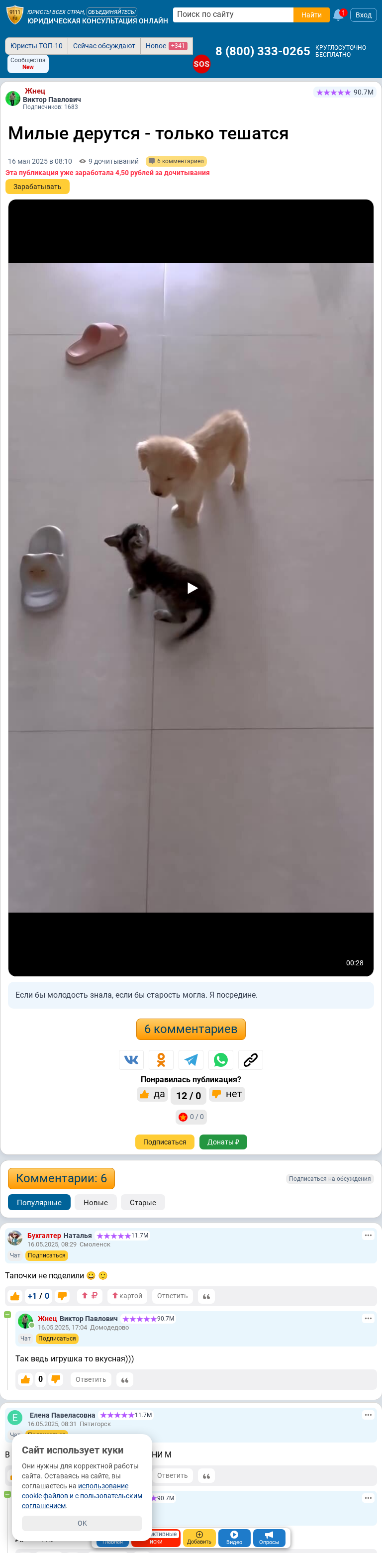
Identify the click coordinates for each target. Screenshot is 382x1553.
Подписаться (165, 1142)
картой (130, 1296)
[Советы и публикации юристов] (15, 15)
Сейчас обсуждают (104, 46)
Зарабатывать (37, 187)
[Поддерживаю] (14, 1296)
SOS (201, 64)
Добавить (199, 1542)
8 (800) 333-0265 (262, 51)
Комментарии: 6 (61, 1178)
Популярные (39, 1202)
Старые (143, 1202)
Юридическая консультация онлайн (97, 21)
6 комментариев (191, 1029)
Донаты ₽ (223, 1142)
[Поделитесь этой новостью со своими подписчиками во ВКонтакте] (131, 1060)
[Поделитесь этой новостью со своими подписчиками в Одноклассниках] (161, 1060)
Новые (96, 1202)
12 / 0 (188, 1096)
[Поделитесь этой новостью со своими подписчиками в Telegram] (191, 1060)
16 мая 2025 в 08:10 (40, 161)
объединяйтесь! (112, 12)
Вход (364, 15)
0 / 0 (197, 1117)
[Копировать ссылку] (250, 1060)
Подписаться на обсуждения (330, 1178)
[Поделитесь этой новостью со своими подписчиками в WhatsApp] (220, 1060)
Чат (15, 1255)
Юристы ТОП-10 (36, 46)
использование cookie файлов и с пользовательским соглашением (82, 1496)
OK (82, 1523)
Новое (165, 46)
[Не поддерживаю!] (62, 1296)
